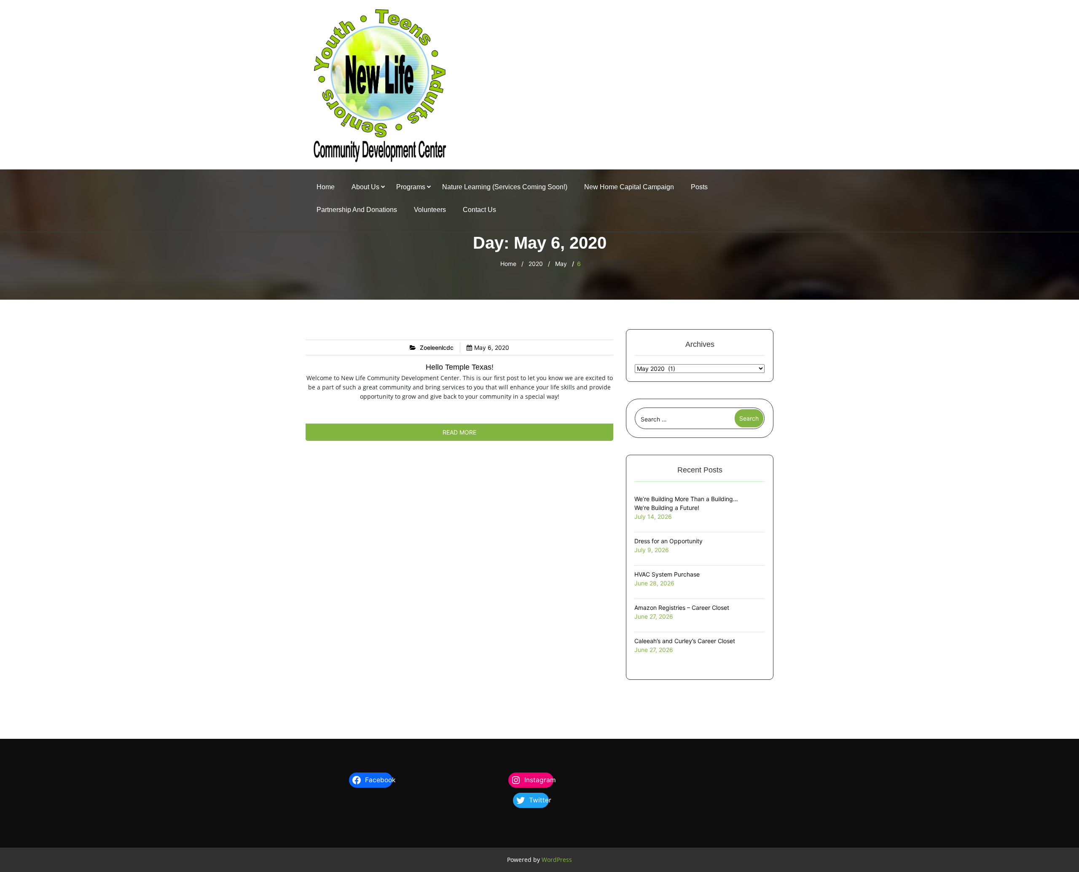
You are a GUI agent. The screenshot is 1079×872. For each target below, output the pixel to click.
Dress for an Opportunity (668, 541)
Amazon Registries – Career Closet (681, 607)
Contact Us (479, 209)
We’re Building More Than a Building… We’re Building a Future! (686, 503)
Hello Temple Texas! (460, 367)
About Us (365, 186)
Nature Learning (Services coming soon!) (504, 186)
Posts (699, 186)
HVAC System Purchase (667, 574)
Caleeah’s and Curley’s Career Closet (684, 640)
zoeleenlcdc (437, 347)
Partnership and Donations (357, 209)
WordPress (557, 860)
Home (326, 186)
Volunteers (430, 209)
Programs (410, 186)
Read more (459, 432)
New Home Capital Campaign (629, 186)
